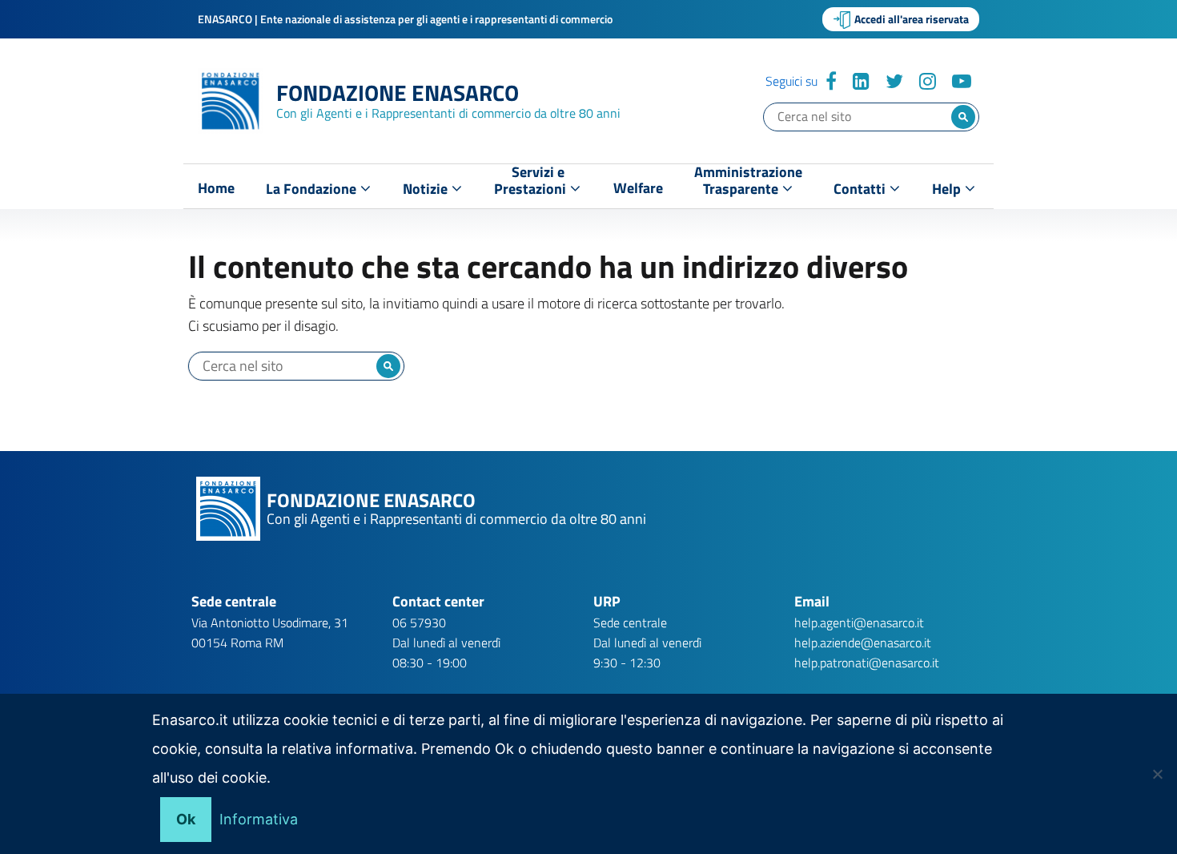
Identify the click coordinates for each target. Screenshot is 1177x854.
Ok (185, 819)
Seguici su (791, 81)
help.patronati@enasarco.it (866, 662)
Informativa (258, 819)
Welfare (638, 188)
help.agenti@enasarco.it (859, 622)
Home (216, 188)
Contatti (861, 188)
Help (948, 188)
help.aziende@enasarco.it (862, 642)
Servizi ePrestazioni (531, 183)
